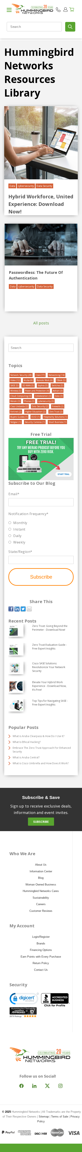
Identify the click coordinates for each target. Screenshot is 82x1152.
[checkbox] (41, 533)
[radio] (41, 523)
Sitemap (44, 1116)
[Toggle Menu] (9, 11)
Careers (41, 904)
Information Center (41, 871)
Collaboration (43, 395)
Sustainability (41, 897)
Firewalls (57, 406)
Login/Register (41, 936)
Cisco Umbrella (19, 406)
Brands (41, 943)
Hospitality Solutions (55, 416)
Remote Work (45, 380)
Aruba (28, 380)
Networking (57, 375)
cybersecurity (26, 186)
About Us (40, 864)
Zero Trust (55, 411)
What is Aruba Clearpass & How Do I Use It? (38, 736)
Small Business (57, 422)
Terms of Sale (59, 1116)
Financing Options (41, 950)
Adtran (58, 390)
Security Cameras (35, 422)
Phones (29, 401)
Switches (57, 385)
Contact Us (41, 969)
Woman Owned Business (40, 884)
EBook (61, 380)
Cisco (40, 375)
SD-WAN (28, 385)
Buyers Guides (19, 416)
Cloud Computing (20, 395)
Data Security (44, 186)
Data (12, 186)
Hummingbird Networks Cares (41, 891)
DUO (35, 416)
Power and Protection (37, 390)
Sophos (43, 385)
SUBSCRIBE (41, 822)
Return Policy (41, 963)
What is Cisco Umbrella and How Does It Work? (41, 763)
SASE (14, 385)
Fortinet (15, 411)
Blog (41, 877)
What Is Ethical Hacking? (27, 742)
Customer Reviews (40, 910)
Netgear (15, 422)
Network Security (21, 375)
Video (15, 380)
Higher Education (35, 411)
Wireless (15, 390)
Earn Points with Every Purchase (41, 956)
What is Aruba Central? (26, 757)
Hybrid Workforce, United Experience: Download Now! (40, 204)
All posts (41, 322)
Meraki (15, 401)
